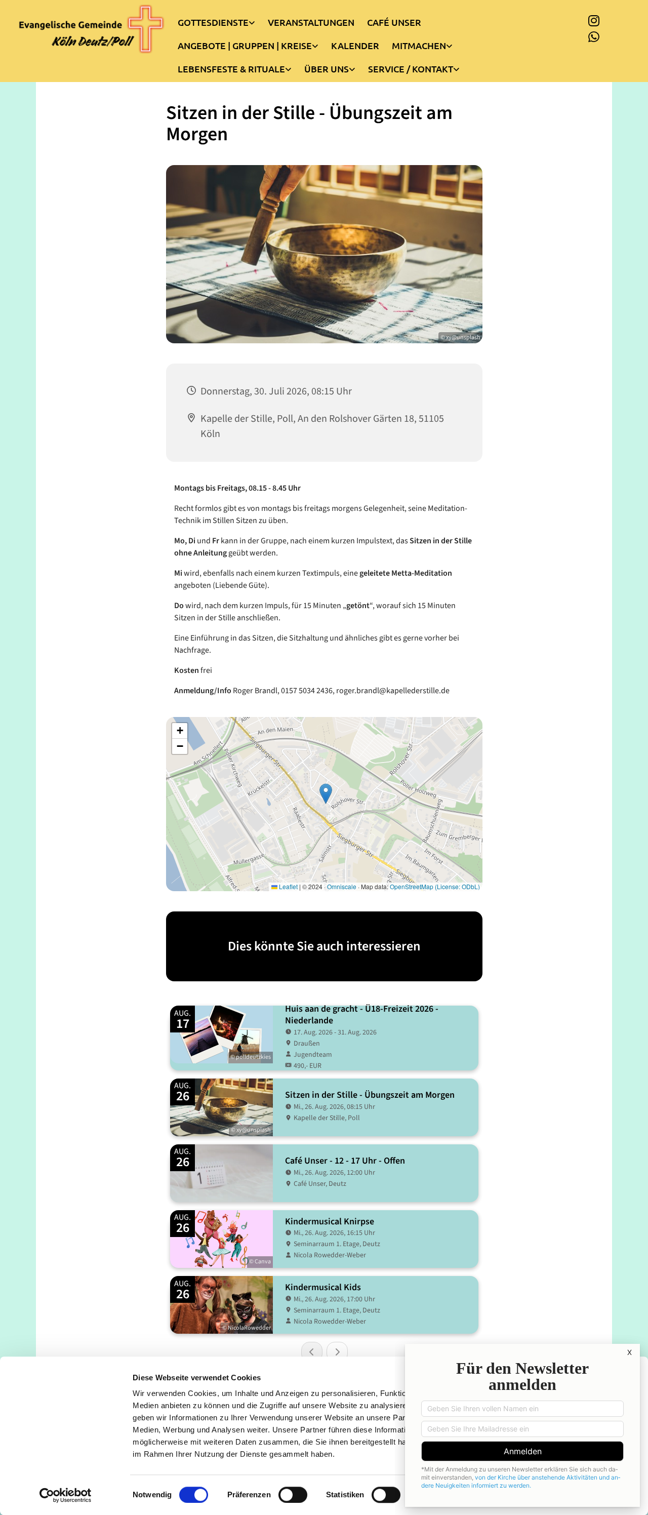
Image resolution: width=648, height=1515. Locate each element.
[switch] (292, 1495)
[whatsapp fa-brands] (593, 36)
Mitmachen (419, 45)
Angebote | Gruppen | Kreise (245, 45)
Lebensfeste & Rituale (231, 68)
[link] (223, 19)
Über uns (326, 68)
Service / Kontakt (410, 68)
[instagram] (593, 20)
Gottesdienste (213, 22)
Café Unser (394, 22)
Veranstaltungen (311, 22)
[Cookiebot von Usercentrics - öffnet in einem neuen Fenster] (65, 1495)
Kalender (355, 45)
